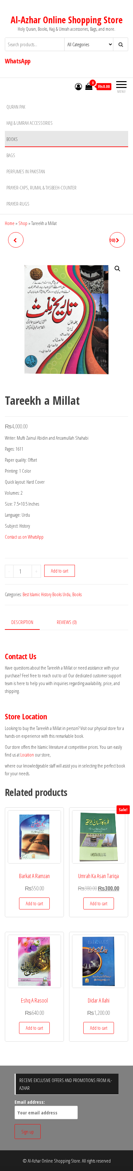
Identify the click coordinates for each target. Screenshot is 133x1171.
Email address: (30, 1102)
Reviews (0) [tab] (67, 622)
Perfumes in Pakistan (25, 171)
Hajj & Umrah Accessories (29, 123)
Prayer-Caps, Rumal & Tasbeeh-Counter (41, 187)
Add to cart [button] (34, 903)
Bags (10, 155)
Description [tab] (22, 622)
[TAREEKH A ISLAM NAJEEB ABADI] (16, 240)
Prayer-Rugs (17, 203)
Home (10, 223)
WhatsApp (18, 61)
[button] (117, 268)
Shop (22, 223)
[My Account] (78, 86)
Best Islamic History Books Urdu (46, 594)
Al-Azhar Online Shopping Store (67, 20)
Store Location (26, 716)
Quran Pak (15, 106)
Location (27, 754)
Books (12, 139)
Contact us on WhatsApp (24, 536)
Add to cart (59, 570)
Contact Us (20, 656)
